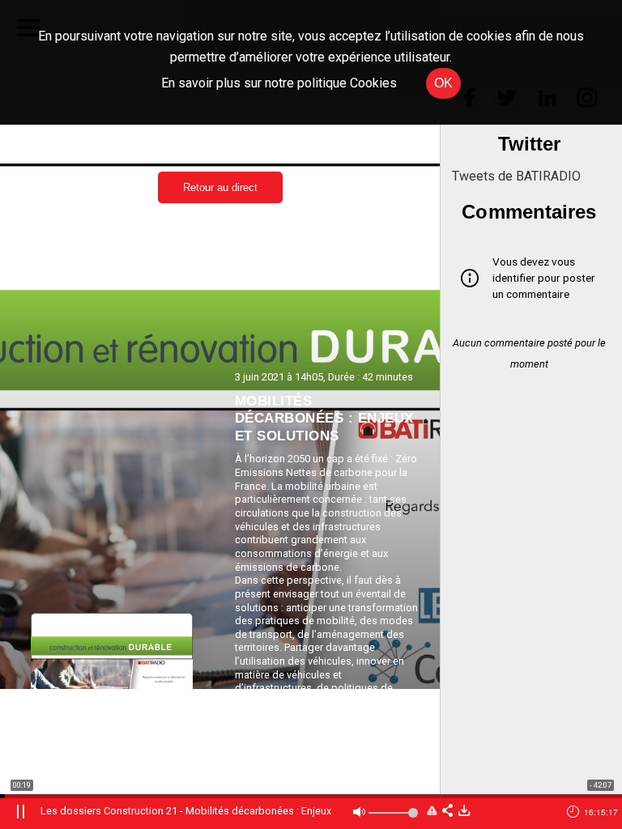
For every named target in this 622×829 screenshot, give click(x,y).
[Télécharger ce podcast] (464, 811)
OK (443, 83)
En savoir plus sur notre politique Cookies (279, 83)
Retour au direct (220, 187)
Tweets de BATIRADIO (516, 176)
